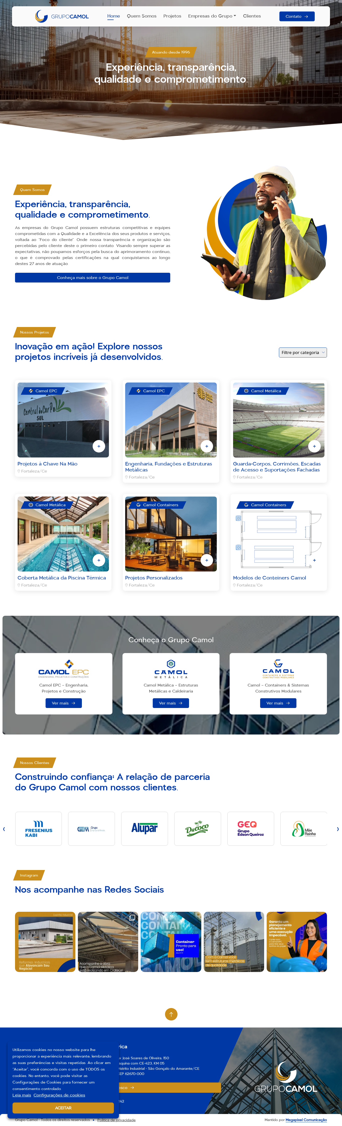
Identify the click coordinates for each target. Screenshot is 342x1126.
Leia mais (22, 1095)
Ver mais (60, 703)
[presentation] (4, 829)
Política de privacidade (116, 1120)
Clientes (252, 16)
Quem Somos (141, 16)
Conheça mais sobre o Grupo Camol (92, 277)
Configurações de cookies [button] (59, 1095)
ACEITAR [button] (63, 1108)
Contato (293, 16)
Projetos (172, 16)
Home (113, 16)
